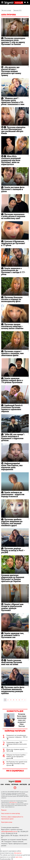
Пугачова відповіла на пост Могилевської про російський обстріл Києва (13, 130)
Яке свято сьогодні (6, 10)
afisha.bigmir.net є (13, 802)
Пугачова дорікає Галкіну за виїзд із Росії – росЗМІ (13, 550)
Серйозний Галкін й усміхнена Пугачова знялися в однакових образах (11, 408)
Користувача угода (6, 822)
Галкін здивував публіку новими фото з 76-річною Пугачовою (12, 380)
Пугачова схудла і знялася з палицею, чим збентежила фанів (12, 353)
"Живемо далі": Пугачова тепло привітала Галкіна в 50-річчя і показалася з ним (12, 101)
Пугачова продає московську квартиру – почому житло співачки (12, 326)
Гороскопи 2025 (18, 10)
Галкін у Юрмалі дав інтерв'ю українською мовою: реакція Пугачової (12, 607)
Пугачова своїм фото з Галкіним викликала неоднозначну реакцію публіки (12, 690)
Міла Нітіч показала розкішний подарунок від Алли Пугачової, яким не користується (11, 160)
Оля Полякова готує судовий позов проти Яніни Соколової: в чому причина (16, 763)
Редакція (3, 810)
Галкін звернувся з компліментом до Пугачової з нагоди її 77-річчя (13, 271)
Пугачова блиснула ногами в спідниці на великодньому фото (11, 299)
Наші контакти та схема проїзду (10, 813)
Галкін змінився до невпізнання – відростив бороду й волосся (12, 494)
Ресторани (14, 784)
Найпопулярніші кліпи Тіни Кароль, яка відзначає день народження (11, 466)
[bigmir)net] (9, 2)
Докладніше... (18, 853)
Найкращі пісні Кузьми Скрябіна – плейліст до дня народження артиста (16, 756)
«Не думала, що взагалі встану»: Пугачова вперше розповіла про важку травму (11, 71)
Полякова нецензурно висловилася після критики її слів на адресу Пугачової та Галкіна (13, 41)
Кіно (2, 784)
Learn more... (19, 857)
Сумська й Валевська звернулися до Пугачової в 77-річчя (13, 243)
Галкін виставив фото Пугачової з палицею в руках (12, 189)
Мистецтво (23, 784)
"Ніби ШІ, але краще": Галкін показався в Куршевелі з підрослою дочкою (13, 437)
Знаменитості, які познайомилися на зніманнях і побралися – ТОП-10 (16, 736)
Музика (7, 784)
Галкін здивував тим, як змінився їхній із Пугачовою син (12, 635)
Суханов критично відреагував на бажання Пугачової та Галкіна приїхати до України (12, 578)
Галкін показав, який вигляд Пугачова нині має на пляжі (11, 662)
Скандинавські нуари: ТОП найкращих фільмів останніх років (16, 743)
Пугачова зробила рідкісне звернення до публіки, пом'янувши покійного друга (11, 522)
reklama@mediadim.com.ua (9, 831)
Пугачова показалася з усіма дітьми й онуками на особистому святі (13, 216)
